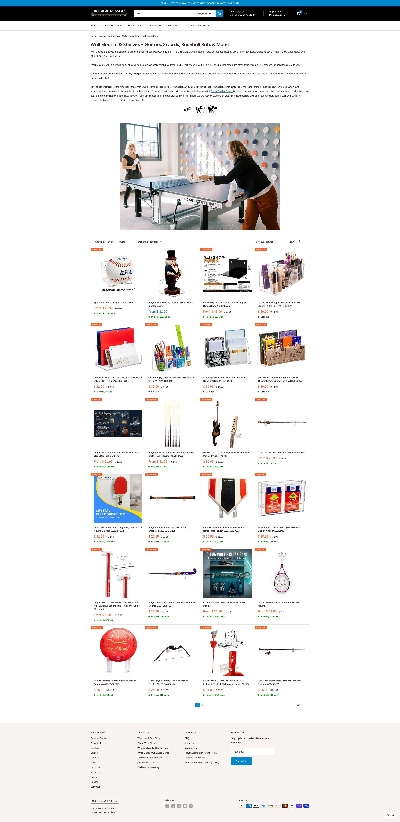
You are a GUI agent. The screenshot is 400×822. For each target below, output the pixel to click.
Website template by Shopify (104, 812)
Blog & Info (133, 25)
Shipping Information (194, 757)
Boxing (94, 752)
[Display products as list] (303, 241)
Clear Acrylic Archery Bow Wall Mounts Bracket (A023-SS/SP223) (168, 682)
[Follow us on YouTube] (185, 806)
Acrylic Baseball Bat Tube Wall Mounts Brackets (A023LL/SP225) (168, 529)
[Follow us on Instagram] (173, 806)
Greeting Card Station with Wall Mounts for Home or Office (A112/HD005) (224, 379)
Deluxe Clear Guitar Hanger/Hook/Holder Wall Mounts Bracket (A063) (226, 454)
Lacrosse (95, 767)
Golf (93, 762)
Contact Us (172, 25)
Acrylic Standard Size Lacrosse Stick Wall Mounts (224, 604)
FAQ (186, 738)
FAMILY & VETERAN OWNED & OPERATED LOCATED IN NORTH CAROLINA (200, 3)
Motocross (96, 772)
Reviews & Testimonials (150, 757)
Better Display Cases (222, 91)
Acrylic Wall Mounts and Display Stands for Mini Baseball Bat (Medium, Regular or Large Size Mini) (117, 605)
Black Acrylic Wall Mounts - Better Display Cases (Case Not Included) (225, 304)
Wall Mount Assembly (149, 767)
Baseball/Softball (99, 738)
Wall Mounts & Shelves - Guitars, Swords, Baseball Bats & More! (128, 36)
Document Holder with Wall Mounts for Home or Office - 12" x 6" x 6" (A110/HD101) (118, 379)
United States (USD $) (102, 801)
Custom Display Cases (149, 762)
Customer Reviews (197, 25)
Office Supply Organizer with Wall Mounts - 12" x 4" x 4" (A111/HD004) (172, 379)
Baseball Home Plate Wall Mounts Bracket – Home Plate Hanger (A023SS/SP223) (225, 529)
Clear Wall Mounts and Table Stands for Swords (282, 452)
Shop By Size (112, 25)
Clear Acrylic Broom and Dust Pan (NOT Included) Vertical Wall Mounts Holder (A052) (226, 682)
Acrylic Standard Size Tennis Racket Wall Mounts (279, 604)
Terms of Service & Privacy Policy (201, 762)
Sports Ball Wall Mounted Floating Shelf (114, 302)
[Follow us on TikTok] (191, 806)
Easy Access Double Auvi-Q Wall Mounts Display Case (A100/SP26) (279, 529)
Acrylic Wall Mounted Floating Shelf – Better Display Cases (170, 304)
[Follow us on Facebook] (167, 806)
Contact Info (190, 748)
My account (276, 15)
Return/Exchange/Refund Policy (200, 752)
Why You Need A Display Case (153, 748)
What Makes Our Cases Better (153, 752)
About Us (189, 743)
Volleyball (95, 786)
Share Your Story (146, 743)
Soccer (94, 782)
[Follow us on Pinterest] (179, 806)
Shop (93, 25)
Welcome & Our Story (149, 738)
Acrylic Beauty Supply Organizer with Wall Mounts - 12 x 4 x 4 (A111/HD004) (279, 304)
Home (93, 36)
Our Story (153, 25)
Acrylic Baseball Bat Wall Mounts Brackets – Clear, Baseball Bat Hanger (117, 454)
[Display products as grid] (298, 241)
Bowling (95, 748)
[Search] (219, 13)
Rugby (94, 777)
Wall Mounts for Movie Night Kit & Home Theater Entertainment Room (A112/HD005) (280, 379)
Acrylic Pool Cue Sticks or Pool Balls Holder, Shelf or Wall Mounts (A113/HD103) (171, 454)
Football (95, 757)
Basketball (96, 743)
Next (299, 705)
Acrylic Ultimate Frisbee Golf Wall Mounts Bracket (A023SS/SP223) (115, 682)
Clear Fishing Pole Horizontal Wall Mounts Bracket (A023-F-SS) (279, 682)
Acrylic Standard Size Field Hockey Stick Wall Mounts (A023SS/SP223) (171, 604)
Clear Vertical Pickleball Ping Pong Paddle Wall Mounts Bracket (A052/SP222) (118, 529)
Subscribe (241, 761)
